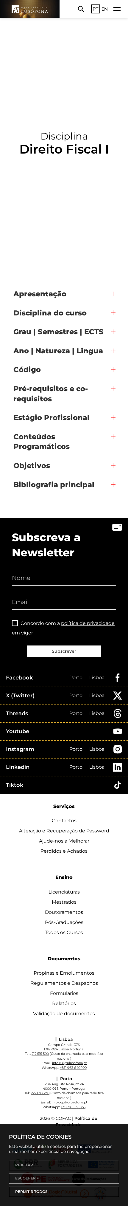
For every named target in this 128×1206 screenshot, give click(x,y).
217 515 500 (40, 1054)
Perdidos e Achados (64, 851)
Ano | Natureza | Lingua (58, 350)
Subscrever (64, 651)
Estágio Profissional (51, 417)
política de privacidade (88, 623)
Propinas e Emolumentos (64, 973)
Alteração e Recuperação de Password (64, 831)
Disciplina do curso (50, 313)
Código (27, 369)
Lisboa (96, 677)
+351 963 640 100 (73, 1068)
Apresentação (39, 293)
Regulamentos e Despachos (64, 983)
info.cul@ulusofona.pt (69, 1063)
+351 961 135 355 (73, 1107)
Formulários (64, 993)
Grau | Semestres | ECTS (58, 331)
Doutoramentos (64, 912)
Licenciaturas (64, 892)
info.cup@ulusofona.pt (69, 1102)
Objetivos (31, 465)
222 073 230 (40, 1093)
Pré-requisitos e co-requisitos (50, 393)
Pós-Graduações (64, 922)
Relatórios (64, 1003)
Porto (75, 677)
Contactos (64, 820)
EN (105, 9)
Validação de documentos (64, 1013)
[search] (81, 9)
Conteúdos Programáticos (41, 441)
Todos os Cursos (64, 932)
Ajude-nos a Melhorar (64, 841)
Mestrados (64, 902)
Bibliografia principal (53, 484)
